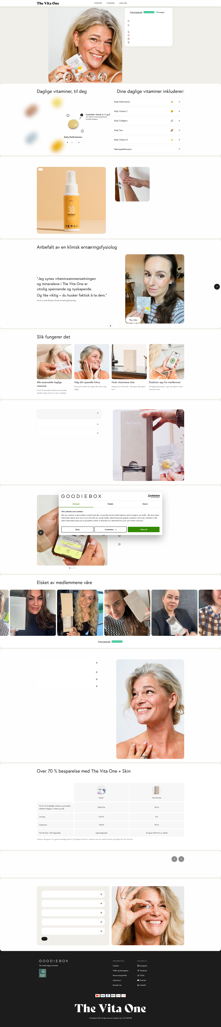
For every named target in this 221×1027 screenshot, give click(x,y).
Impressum (117, 980)
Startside (98, 3)
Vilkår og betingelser (120, 970)
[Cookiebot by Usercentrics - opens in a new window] (150, 496)
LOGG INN (123, 3)
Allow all (143, 529)
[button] (110, 325)
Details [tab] (110, 504)
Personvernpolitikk (120, 975)
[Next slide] (217, 287)
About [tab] (145, 504)
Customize (109, 529)
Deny (77, 529)
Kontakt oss (117, 985)
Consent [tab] (76, 504)
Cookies (116, 966)
